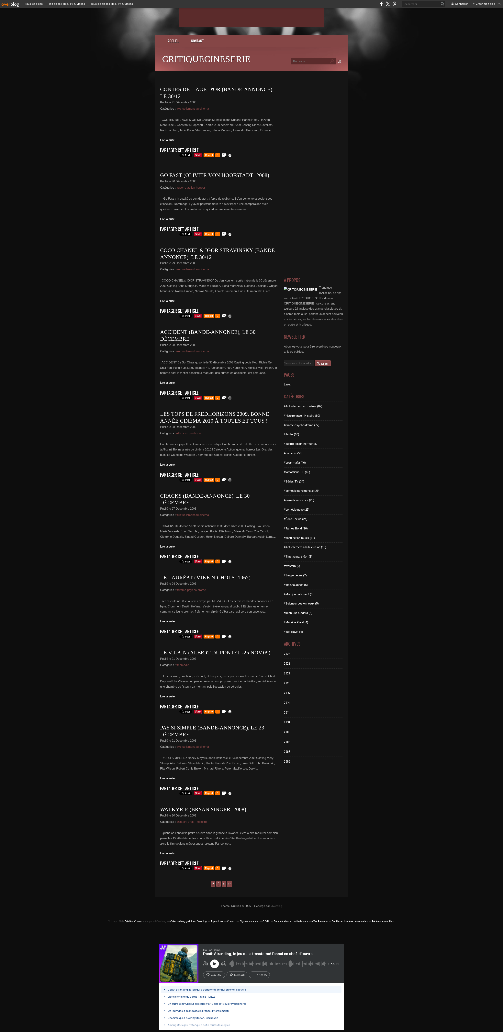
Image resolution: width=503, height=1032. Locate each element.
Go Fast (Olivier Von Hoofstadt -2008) (214, 175)
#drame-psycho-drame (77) (301, 425)
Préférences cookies (383, 921)
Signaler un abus (249, 921)
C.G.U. (266, 921)
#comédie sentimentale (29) (301, 490)
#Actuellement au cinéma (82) (303, 406)
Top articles (217, 921)
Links (287, 384)
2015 (287, 693)
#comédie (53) (293, 453)
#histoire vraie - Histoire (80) (302, 415)
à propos (262, 975)
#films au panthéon (188, 433)
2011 (286, 712)
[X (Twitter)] (388, 4)
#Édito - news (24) (295, 519)
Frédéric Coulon (133, 921)
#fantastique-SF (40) (297, 472)
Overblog (276, 905)
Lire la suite (167, 140)
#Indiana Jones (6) (296, 584)
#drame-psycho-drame (191, 590)
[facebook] (381, 4)
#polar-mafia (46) (295, 462)
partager (239, 975)
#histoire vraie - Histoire (191, 821)
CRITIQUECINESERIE (206, 59)
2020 (287, 683)
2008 (287, 741)
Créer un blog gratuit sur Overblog (188, 921)
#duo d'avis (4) (293, 631)
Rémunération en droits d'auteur (291, 921)
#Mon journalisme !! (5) (298, 594)
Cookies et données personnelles (350, 921)
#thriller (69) (291, 434)
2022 (287, 663)
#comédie (182, 665)
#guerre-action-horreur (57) (301, 443)
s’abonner (216, 975)
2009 (287, 732)
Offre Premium (320, 921)
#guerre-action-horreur (190, 187)
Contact (197, 40)
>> (229, 884)
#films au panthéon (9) (298, 556)
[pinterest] (394, 4)
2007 (287, 751)
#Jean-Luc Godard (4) (298, 613)
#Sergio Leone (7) (295, 575)
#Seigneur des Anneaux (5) (301, 603)
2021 (287, 673)
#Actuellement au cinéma (192, 108)
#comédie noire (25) (296, 509)
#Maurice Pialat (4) (296, 622)
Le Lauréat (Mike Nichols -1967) (205, 578)
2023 (287, 653)
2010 (287, 722)
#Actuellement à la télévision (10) (305, 547)
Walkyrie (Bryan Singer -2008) (203, 809)
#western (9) (292, 566)
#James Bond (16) (296, 528)
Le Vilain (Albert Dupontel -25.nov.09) (215, 653)
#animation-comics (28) (299, 500)
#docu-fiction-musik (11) (299, 537)
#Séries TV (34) (294, 481)
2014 (287, 702)
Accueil (173, 40)
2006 (287, 761)
